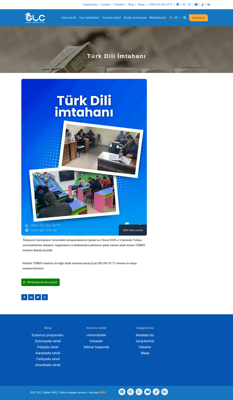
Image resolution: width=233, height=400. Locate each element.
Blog (131, 4)
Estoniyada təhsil (48, 341)
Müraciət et (198, 17)
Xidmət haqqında (96, 347)
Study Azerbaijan (135, 17)
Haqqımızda (90, 4)
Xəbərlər (119, 4)
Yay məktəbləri (89, 17)
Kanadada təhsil (48, 353)
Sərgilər (106, 4)
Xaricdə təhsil (111, 17)
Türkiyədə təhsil (48, 359)
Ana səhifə (69, 17)
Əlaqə (141, 4)
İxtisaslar (96, 341)
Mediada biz (158, 17)
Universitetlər (96, 335)
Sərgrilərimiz (145, 341)
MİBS (102, 392)
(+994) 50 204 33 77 (160, 4)
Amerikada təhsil (47, 365)
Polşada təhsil (47, 347)
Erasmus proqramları (48, 335)
